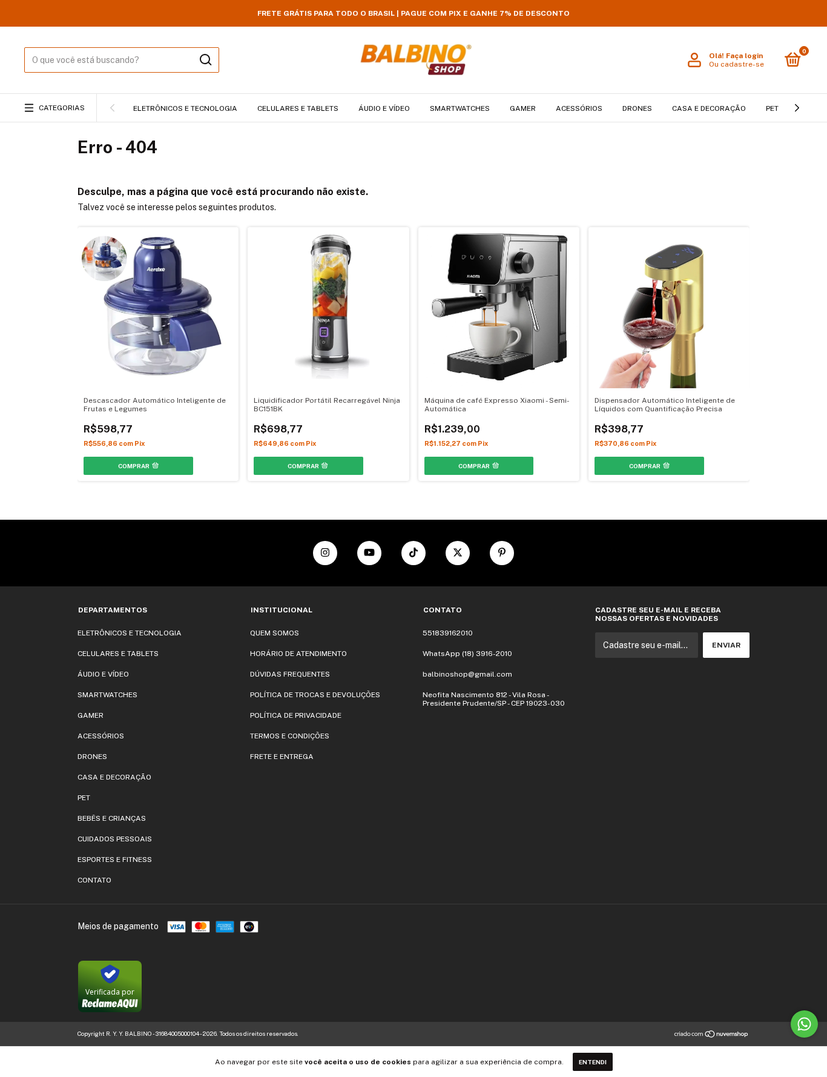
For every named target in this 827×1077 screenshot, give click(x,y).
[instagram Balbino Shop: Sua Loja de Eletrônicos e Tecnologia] (325, 553)
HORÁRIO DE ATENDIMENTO (298, 653)
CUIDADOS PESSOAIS (114, 839)
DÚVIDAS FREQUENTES (290, 674)
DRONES (637, 108)
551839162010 (448, 633)
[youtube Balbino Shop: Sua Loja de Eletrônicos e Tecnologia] (369, 553)
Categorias (62, 108)
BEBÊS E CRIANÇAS (111, 818)
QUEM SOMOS (274, 633)
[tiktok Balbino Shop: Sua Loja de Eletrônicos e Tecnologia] (413, 553)
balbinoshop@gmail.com (467, 674)
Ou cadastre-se (736, 64)
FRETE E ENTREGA (282, 756)
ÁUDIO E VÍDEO (384, 108)
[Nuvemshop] (712, 1035)
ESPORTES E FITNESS (114, 859)
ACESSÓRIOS (579, 108)
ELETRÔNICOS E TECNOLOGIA (185, 108)
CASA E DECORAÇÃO (709, 108)
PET (772, 108)
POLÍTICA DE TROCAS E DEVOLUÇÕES (315, 695)
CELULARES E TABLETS (297, 108)
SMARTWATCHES (460, 108)
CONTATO (94, 880)
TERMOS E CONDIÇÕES (289, 736)
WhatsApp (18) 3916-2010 (467, 653)
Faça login (744, 55)
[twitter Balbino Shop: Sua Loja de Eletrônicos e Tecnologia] (458, 553)
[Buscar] (205, 60)
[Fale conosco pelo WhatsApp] (804, 1024)
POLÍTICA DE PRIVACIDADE (295, 715)
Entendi (593, 1061)
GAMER (523, 108)
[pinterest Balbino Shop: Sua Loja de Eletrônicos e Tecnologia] (502, 553)
